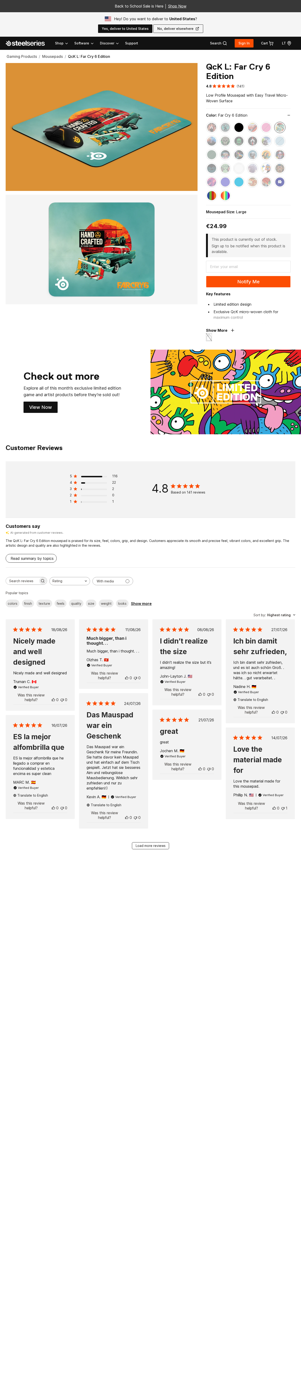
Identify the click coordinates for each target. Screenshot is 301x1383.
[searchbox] (22, 581)
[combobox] (69, 581)
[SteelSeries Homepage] (28, 43)
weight (106, 603)
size (91, 603)
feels (60, 603)
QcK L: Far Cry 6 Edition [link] (89, 56)
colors (12, 603)
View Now (43, 408)
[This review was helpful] (53, 699)
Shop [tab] (59, 43)
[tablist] (87, 43)
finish (28, 603)
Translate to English (253, 700)
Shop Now (177, 6)
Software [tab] (81, 43)
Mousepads (52, 56)
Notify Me (248, 282)
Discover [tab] (107, 43)
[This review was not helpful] (62, 699)
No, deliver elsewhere (175, 29)
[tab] (218, 43)
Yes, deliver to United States (125, 29)
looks (122, 603)
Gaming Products (22, 56)
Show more (141, 603)
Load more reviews (151, 846)
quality (76, 603)
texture (44, 603)
